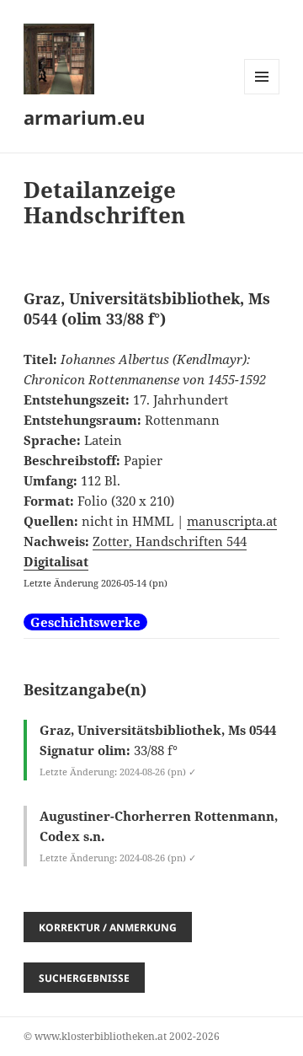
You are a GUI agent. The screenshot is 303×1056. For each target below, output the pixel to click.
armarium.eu (84, 117)
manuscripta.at (232, 520)
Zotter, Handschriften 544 (170, 541)
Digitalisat (56, 561)
